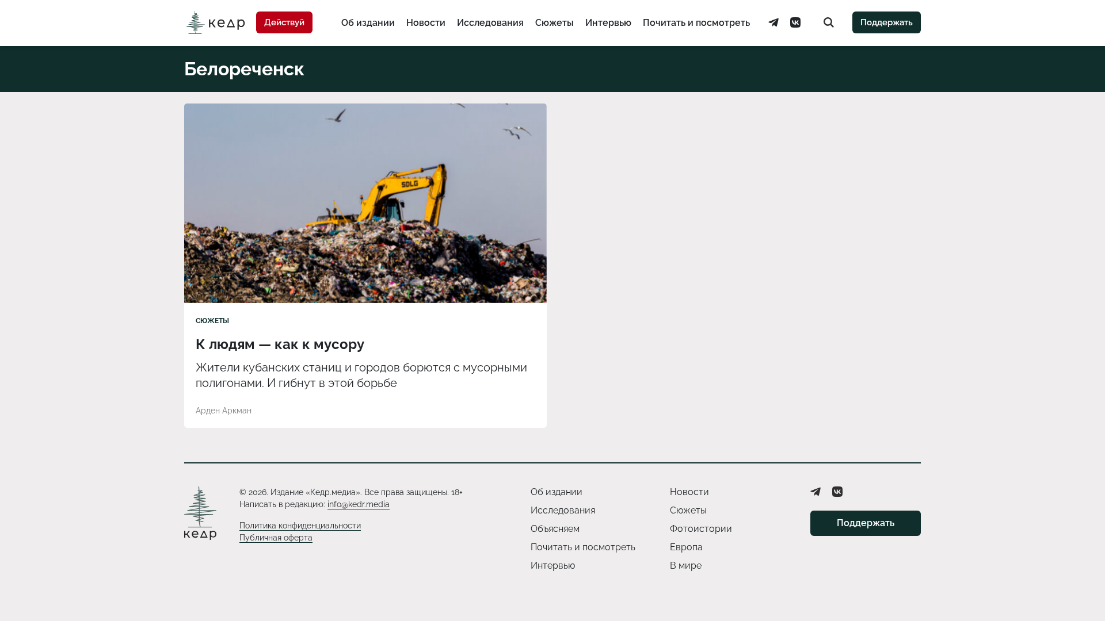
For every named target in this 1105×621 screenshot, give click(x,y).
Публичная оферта (276, 537)
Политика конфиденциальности (300, 525)
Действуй (284, 22)
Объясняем (555, 528)
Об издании (368, 22)
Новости (425, 22)
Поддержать (886, 22)
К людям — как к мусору (282, 344)
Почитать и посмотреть (696, 22)
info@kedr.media (358, 504)
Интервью (608, 22)
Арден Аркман (224, 410)
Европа (686, 547)
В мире (686, 565)
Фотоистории (701, 528)
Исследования (490, 22)
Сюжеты (554, 22)
